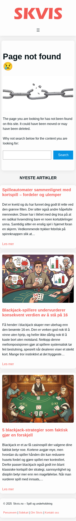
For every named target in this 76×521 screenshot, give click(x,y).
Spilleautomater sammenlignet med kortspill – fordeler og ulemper (36, 192)
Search (63, 155)
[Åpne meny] (38, 30)
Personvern (10, 512)
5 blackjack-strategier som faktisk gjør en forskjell (35, 432)
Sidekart (24, 512)
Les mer (8, 244)
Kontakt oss (52, 512)
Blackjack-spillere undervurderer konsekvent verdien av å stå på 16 (35, 312)
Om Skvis (37, 512)
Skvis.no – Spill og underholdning (32, 503)
